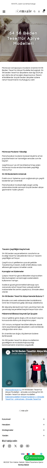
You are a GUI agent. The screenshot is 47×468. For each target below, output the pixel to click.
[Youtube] (27, 446)
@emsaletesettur (13, 390)
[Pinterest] (21, 446)
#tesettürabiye (27, 397)
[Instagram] (9, 446)
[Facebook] (3, 446)
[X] (15, 446)
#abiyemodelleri (12, 397)
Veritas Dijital (23, 465)
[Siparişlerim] (39, 11)
